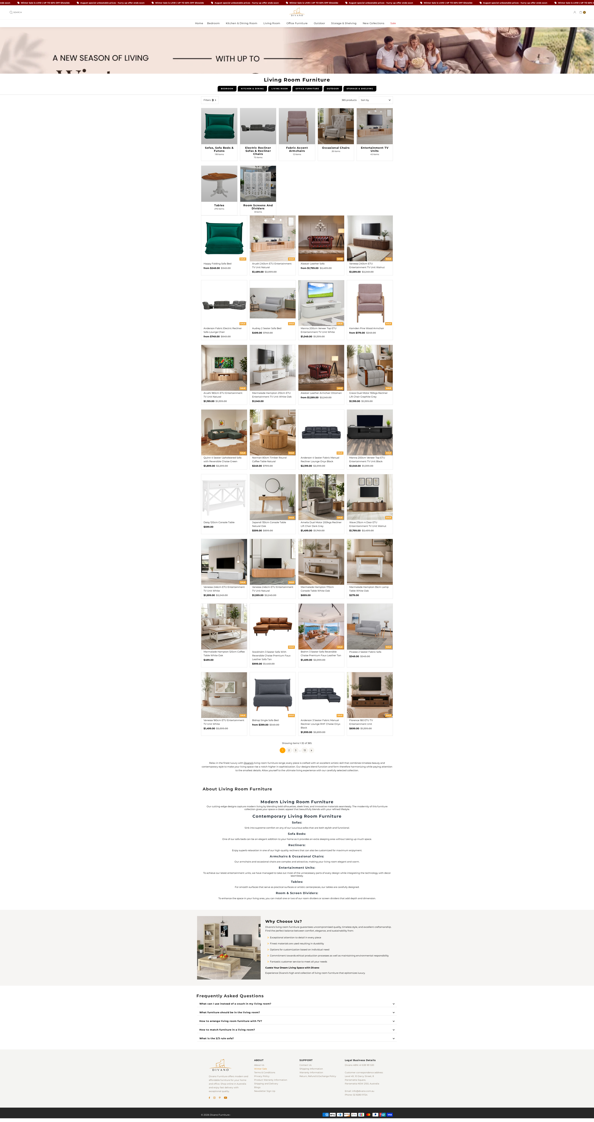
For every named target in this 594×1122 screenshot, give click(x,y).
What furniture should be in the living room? (229, 1012)
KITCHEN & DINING (252, 88)
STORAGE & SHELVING (360, 88)
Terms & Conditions (264, 1072)
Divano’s (248, 762)
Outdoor (320, 23)
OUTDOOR (333, 88)
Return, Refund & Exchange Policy (317, 1076)
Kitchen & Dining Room (242, 23)
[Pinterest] (220, 1098)
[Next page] (311, 750)
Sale (393, 23)
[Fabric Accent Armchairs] (297, 126)
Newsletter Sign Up (264, 1091)
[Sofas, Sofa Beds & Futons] (219, 126)
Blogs (257, 1087)
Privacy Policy (261, 1076)
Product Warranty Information (270, 1080)
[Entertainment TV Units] (375, 126)
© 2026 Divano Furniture (215, 1114)
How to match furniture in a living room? (227, 1029)
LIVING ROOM (279, 88)
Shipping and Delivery (266, 1083)
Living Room (272, 23)
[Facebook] (209, 1098)
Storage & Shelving (344, 23)
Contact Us (305, 1065)
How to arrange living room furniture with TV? (230, 1021)
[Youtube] (225, 1098)
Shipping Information (311, 1068)
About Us (259, 1065)
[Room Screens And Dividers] (258, 184)
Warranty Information (311, 1072)
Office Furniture (297, 23)
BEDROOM (227, 88)
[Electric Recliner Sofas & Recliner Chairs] (258, 126)
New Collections (374, 23)
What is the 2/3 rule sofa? (216, 1038)
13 (305, 750)
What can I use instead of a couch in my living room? (235, 1003)
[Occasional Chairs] (336, 126)
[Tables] (219, 184)
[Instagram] (214, 1098)
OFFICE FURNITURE (307, 88)
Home (199, 23)
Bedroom (213, 23)
